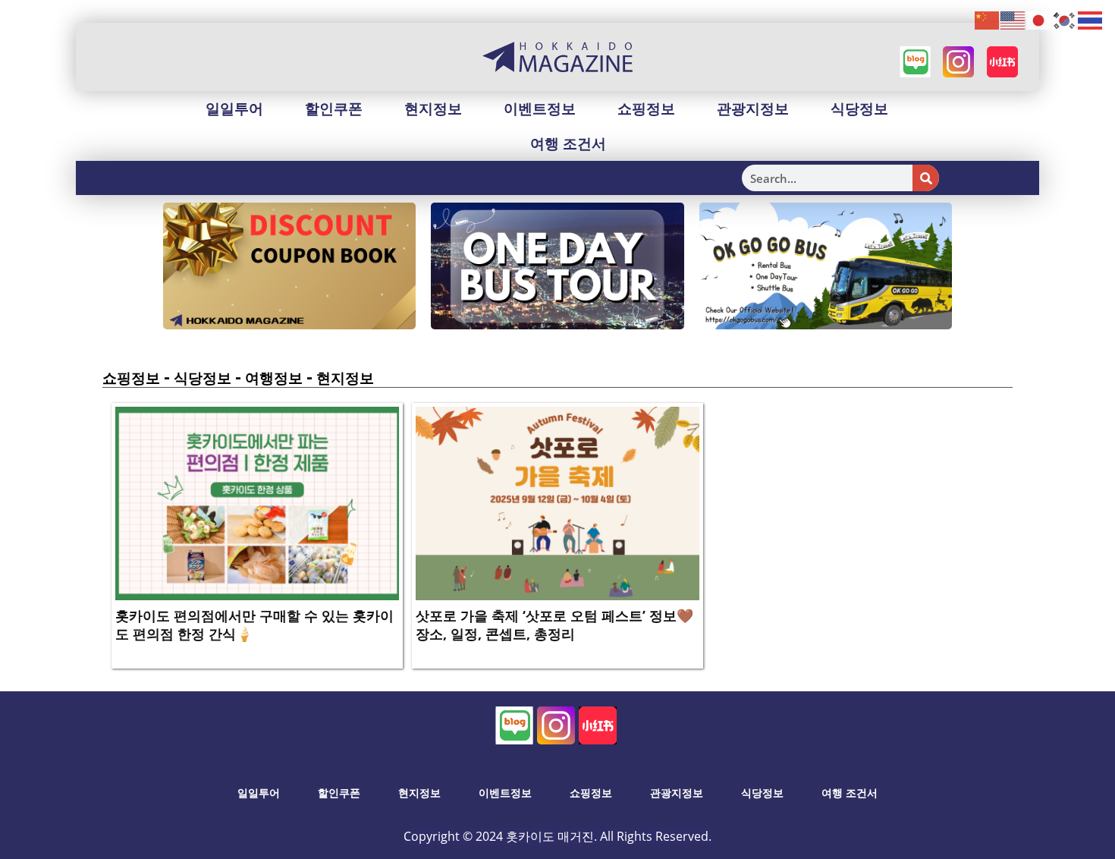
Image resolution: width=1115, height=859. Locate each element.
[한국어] (1065, 19)
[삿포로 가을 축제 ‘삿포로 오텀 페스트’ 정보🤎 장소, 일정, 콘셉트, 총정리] (557, 502)
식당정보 (859, 108)
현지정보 (433, 108)
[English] (1013, 19)
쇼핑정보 (646, 108)
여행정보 (274, 378)
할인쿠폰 (334, 108)
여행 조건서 (568, 143)
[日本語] (1039, 19)
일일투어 (234, 108)
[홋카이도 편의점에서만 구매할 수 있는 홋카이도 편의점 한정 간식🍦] (257, 502)
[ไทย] (1091, 19)
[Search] (925, 178)
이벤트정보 (540, 108)
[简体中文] (987, 19)
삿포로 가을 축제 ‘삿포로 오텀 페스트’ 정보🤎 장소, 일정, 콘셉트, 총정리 (554, 624)
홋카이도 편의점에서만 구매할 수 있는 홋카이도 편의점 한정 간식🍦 (254, 624)
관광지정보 (753, 108)
